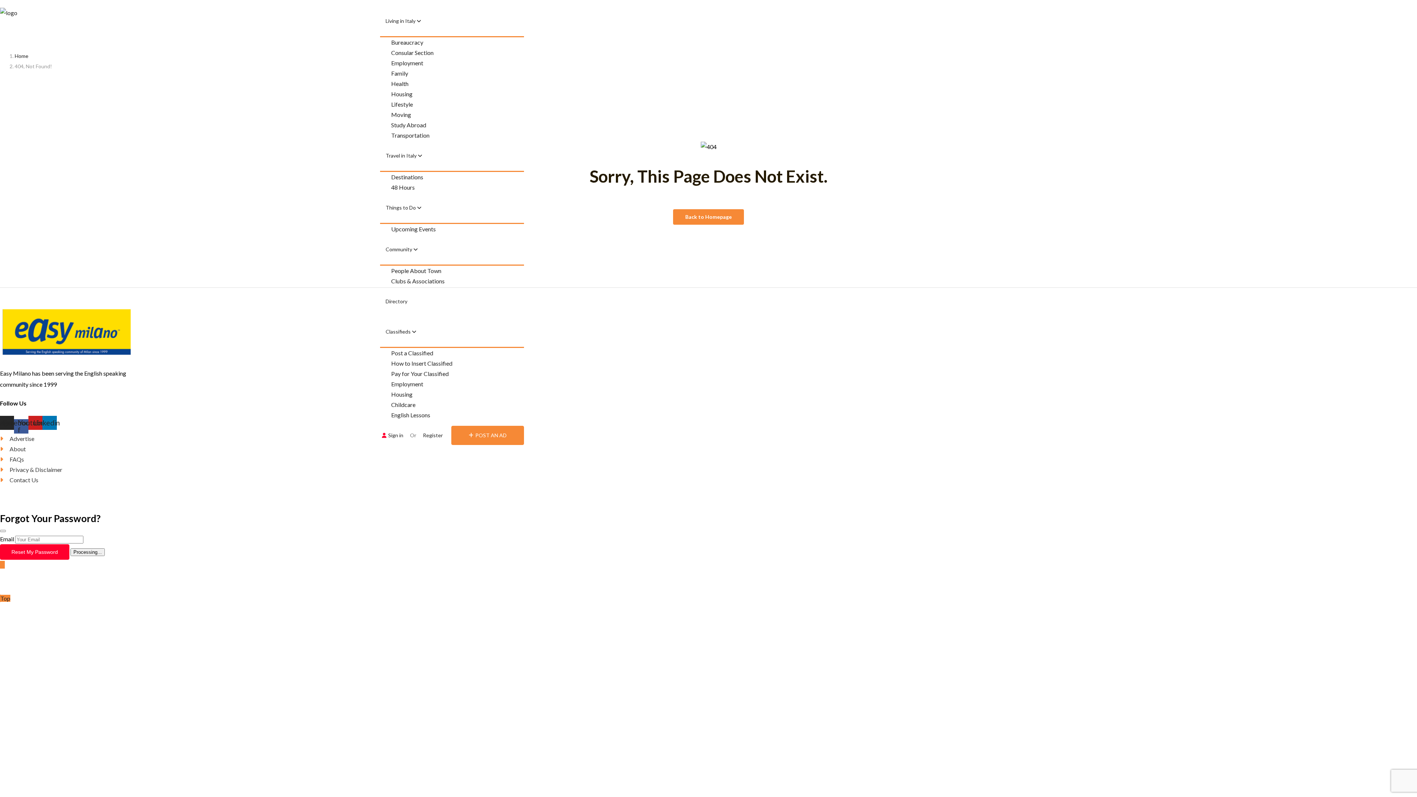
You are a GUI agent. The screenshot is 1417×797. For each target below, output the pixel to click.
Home (21, 56)
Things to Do (401, 207)
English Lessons (410, 414)
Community (399, 249)
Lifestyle (402, 104)
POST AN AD (491, 435)
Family (399, 73)
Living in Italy (401, 21)
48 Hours (403, 187)
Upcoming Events (413, 228)
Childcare (403, 404)
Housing (402, 93)
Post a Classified (412, 352)
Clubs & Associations (418, 280)
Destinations (407, 176)
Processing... (87, 552)
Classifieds (399, 331)
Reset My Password (34, 552)
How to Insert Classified (421, 363)
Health (399, 83)
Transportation (410, 135)
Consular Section (412, 52)
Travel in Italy (402, 155)
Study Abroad (408, 124)
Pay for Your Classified (420, 373)
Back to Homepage (708, 217)
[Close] (3, 531)
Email (7, 538)
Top (5, 598)
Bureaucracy (407, 42)
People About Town (416, 270)
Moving (401, 114)
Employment (407, 62)
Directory (396, 301)
